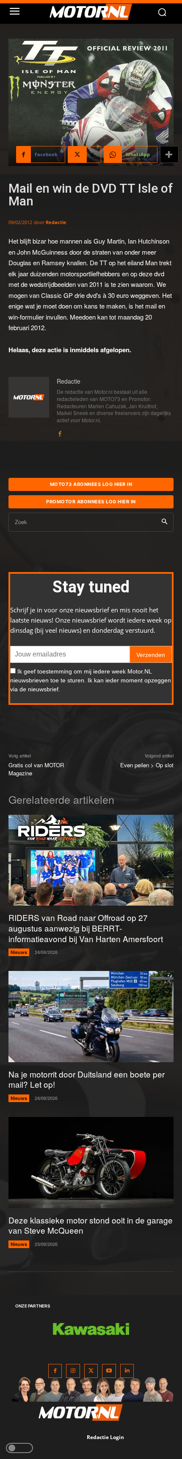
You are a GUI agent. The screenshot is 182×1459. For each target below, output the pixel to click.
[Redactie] (28, 407)
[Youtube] (109, 1371)
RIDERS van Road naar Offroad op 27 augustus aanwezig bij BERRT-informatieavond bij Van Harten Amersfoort (85, 928)
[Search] (164, 522)
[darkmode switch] (19, 1448)
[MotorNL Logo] (95, 11)
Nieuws (19, 952)
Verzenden (150, 654)
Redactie (56, 222)
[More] (169, 154)
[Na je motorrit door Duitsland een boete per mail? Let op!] (91, 1016)
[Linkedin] (127, 1371)
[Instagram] (73, 1371)
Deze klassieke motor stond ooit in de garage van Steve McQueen (90, 1225)
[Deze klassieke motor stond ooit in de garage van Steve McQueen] (91, 1162)
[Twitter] (91, 1371)
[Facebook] (60, 432)
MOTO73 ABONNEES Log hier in (91, 484)
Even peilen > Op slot (147, 765)
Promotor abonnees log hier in (91, 502)
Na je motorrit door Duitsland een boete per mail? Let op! (86, 1079)
